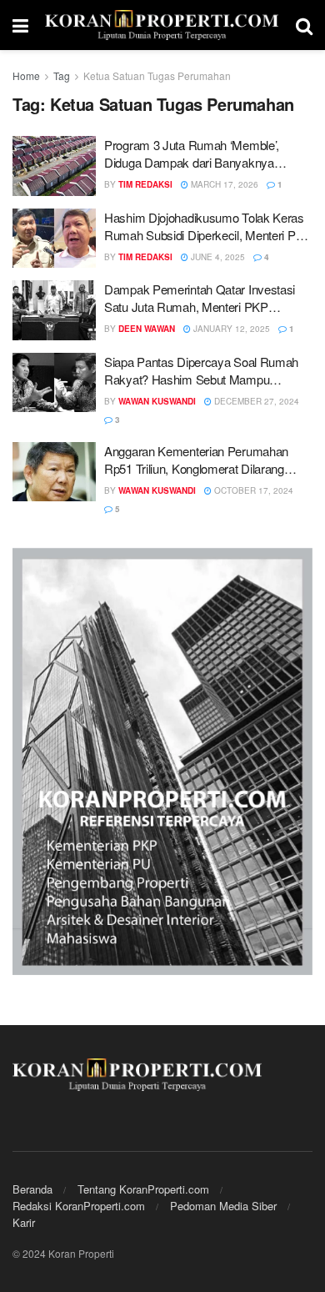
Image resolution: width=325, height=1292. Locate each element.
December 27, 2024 (255, 401)
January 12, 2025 (230, 328)
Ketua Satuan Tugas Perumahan (157, 75)
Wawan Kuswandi (157, 401)
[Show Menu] (20, 25)
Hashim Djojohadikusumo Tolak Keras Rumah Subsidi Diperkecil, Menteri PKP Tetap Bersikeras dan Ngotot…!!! (208, 226)
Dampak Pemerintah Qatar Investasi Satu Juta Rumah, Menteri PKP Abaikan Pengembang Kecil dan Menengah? (199, 297)
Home (26, 75)
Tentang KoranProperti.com (143, 1189)
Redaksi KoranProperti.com (78, 1206)
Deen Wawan (146, 328)
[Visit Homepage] (162, 25)
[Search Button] (304, 25)
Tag (61, 75)
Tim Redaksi (145, 184)
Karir (23, 1222)
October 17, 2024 (252, 490)
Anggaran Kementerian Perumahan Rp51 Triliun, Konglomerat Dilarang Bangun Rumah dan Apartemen (196, 459)
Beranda (32, 1189)
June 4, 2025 (216, 257)
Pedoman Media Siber (223, 1206)
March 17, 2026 (223, 184)
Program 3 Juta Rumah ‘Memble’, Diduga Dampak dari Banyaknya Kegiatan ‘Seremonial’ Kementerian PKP (195, 153)
